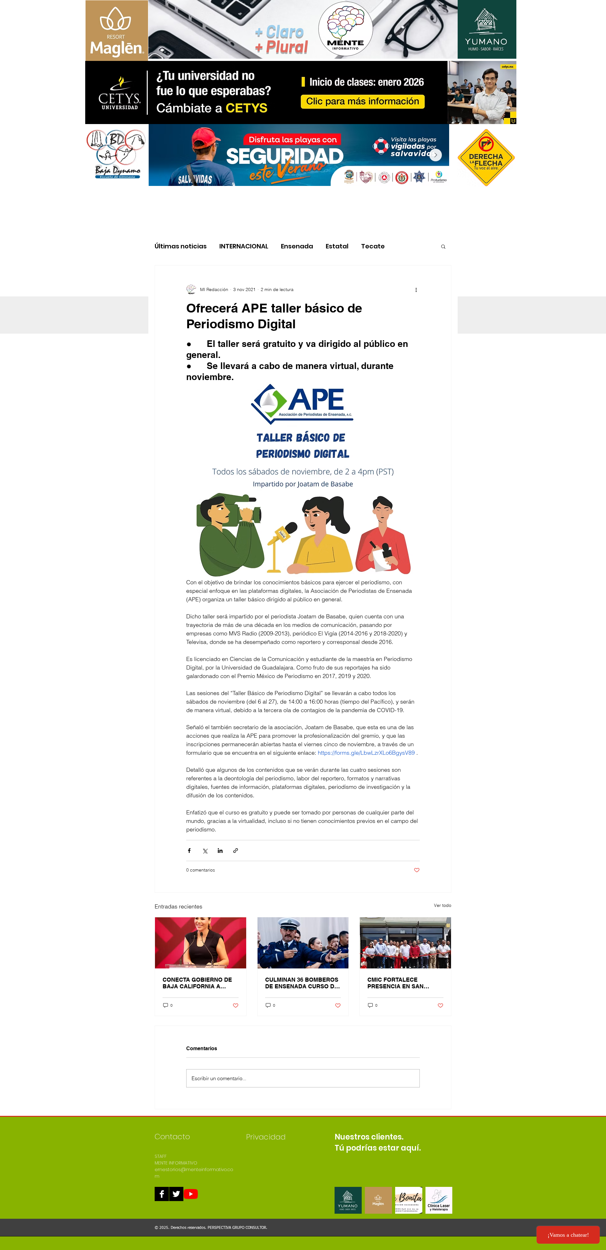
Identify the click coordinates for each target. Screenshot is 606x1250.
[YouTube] (191, 1194)
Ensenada (297, 246)
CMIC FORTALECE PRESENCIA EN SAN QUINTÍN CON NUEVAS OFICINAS (398, 983)
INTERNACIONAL (243, 246)
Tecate (373, 246)
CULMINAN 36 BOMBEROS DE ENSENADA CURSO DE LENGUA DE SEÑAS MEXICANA (301, 983)
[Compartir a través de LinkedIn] (220, 851)
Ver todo (442, 905)
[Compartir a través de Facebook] (189, 851)
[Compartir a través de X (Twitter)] (205, 851)
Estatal (337, 246)
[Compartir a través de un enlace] (236, 851)
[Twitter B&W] (176, 1194)
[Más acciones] (416, 289)
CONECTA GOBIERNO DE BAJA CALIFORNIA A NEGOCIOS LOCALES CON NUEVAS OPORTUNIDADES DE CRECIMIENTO (200, 983)
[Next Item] (435, 155)
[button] (443, 246)
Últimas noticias (181, 246)
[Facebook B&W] (162, 1194)
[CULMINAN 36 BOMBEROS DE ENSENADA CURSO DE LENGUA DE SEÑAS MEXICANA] (303, 942)
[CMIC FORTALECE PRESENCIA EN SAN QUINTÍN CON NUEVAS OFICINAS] (405, 942)
